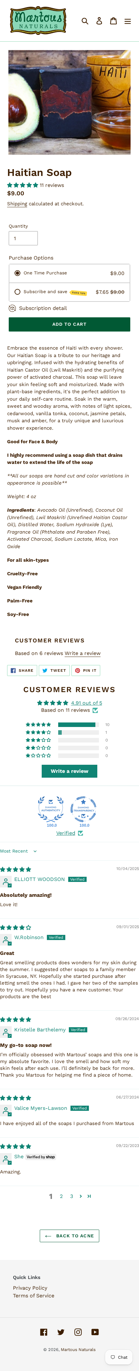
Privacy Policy (30, 1288)
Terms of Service (33, 1296)
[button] (23, 185)
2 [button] (61, 1196)
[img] (15, 869)
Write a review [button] (69, 771)
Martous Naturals (78, 1349)
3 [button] (71, 1196)
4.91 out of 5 (86, 703)
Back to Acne (74, 1235)
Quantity (18, 226)
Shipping (17, 204)
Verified (65, 833)
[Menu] (128, 21)
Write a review (83, 653)
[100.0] (51, 809)
